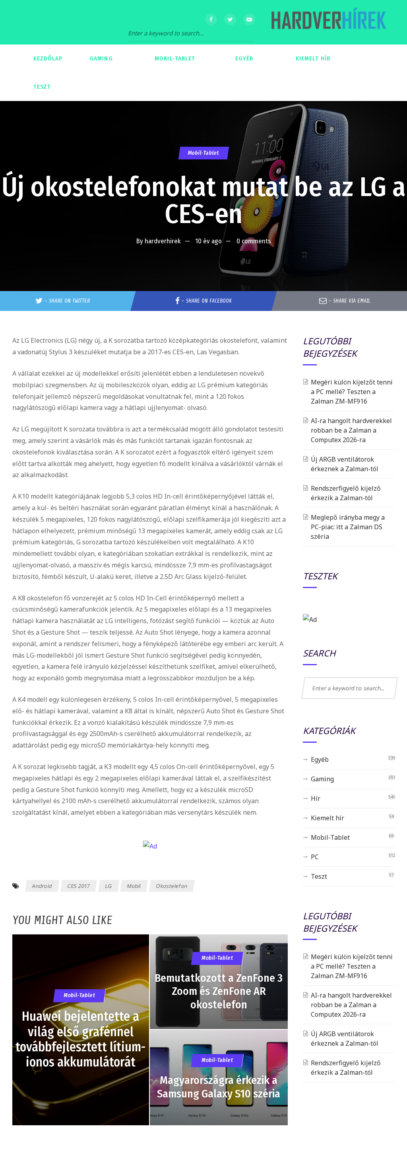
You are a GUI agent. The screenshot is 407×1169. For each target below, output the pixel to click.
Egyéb (320, 759)
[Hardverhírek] (327, 22)
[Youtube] (249, 19)
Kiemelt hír (327, 818)
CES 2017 (78, 885)
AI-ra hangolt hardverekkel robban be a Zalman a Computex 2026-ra (351, 430)
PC (315, 856)
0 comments (253, 241)
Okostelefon (172, 885)
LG (108, 885)
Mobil (134, 885)
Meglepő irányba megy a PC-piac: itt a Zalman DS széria (348, 527)
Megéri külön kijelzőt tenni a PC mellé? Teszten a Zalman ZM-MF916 (352, 392)
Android (41, 885)
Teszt (319, 876)
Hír (315, 798)
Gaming (322, 779)
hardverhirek (163, 241)
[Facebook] (211, 19)
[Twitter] (230, 19)
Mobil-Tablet (203, 153)
